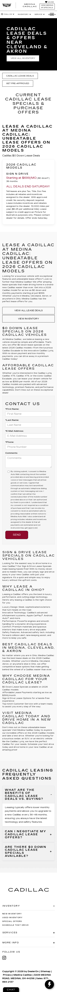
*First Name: (12, 409)
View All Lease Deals (28, 310)
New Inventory (12, 914)
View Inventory (28, 318)
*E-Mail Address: (14, 431)
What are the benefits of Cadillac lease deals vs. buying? (24, 795)
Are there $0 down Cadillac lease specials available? (25, 852)
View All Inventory (22, 58)
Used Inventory (12, 918)
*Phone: (9, 442)
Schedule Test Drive (15, 925)
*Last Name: (12, 420)
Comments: (11, 453)
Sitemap (45, 971)
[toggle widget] (49, 984)
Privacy (7, 975)
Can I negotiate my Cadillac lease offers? (25, 834)
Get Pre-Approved (17, 83)
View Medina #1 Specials (47, 6)
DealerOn (33, 971)
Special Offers (12, 921)
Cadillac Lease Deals (20, 76)
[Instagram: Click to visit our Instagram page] (5, 958)
